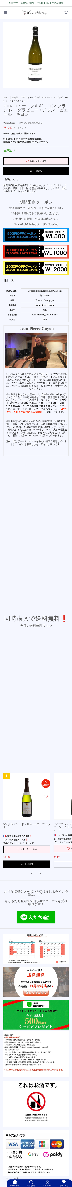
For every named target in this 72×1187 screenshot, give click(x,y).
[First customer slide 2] (36, 982)
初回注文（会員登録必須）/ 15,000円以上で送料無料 (36, 3)
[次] (40, 873)
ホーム (6, 97)
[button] (66, 13)
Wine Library (9, 123)
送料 (13, 133)
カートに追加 (36, 171)
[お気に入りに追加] (46, 796)
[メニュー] (5, 13)
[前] (32, 873)
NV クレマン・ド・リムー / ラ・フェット (26, 826)
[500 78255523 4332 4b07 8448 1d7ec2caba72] (36, 1015)
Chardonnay (38, 314)
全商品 (15, 97)
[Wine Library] (34, 12)
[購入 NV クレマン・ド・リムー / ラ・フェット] (26, 796)
